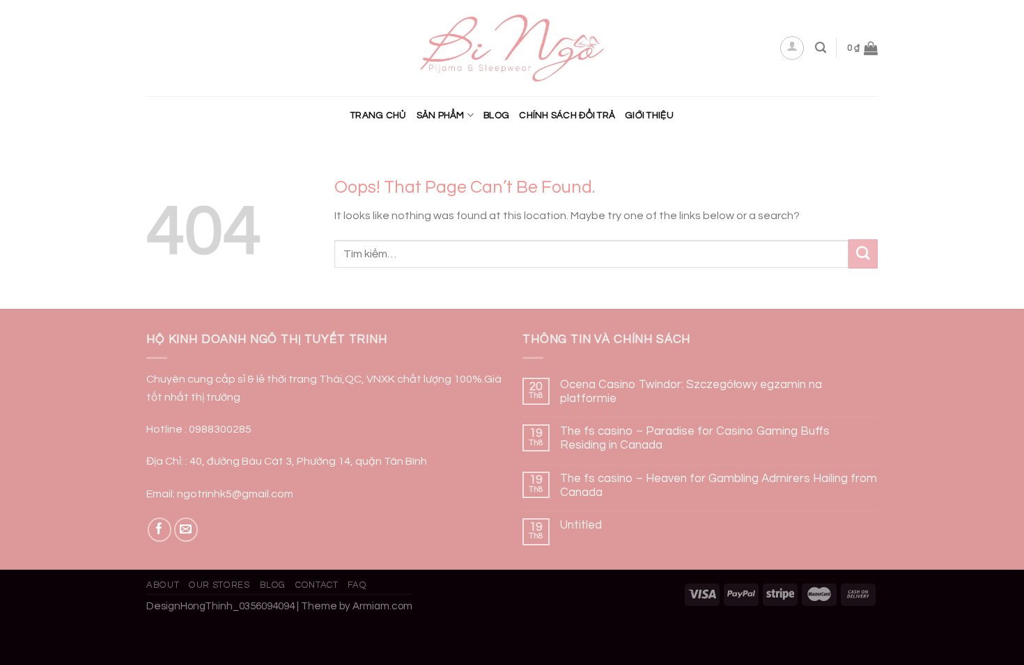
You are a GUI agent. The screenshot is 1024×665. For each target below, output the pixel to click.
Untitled (581, 525)
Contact (317, 585)
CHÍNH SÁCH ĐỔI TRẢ (567, 115)
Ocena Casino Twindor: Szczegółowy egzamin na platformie (691, 391)
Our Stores (219, 585)
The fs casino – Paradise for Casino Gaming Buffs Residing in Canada (695, 438)
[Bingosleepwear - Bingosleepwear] (512, 48)
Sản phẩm (441, 115)
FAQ (357, 585)
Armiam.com (382, 606)
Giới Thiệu (649, 115)
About (162, 585)
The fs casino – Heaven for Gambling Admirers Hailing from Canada (718, 485)
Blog (496, 115)
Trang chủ (378, 115)
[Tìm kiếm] (820, 47)
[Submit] (863, 253)
